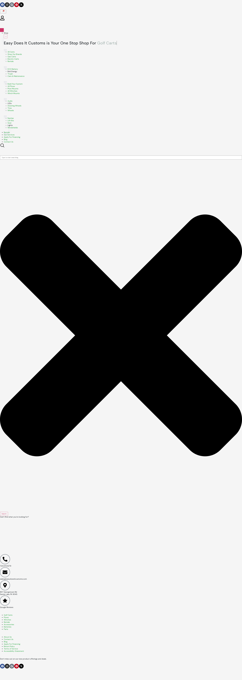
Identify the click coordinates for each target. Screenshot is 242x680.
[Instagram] (7, 4)
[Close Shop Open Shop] (5, 36)
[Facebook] (2, 4)
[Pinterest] (16, 4)
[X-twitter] (21, 4)
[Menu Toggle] (2, 30)
